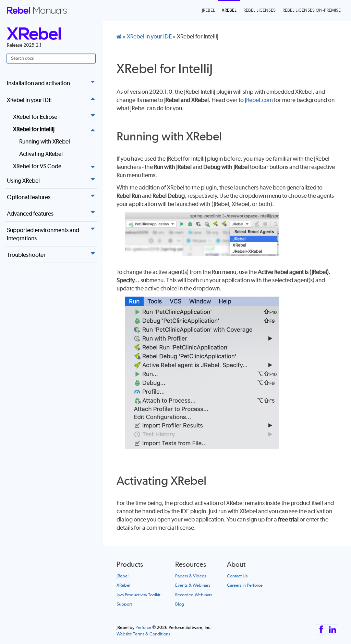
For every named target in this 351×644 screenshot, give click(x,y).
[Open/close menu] (92, 81)
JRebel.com (259, 99)
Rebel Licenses (259, 10)
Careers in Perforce (245, 585)
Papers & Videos (190, 575)
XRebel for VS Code (37, 166)
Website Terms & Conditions (143, 633)
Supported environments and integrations (43, 234)
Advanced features (30, 213)
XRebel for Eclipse (35, 116)
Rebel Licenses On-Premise (311, 10)
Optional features (28, 197)
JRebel (208, 10)
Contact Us (237, 575)
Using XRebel (23, 180)
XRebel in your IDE (29, 99)
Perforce (143, 627)
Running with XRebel (44, 141)
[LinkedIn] (332, 627)
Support (124, 604)
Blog (179, 604)
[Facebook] (321, 627)
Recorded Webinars (193, 594)
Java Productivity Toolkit (138, 594)
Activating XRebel (41, 153)
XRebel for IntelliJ (34, 129)
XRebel (229, 10)
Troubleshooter (26, 254)
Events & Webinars (192, 585)
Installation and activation (38, 83)
